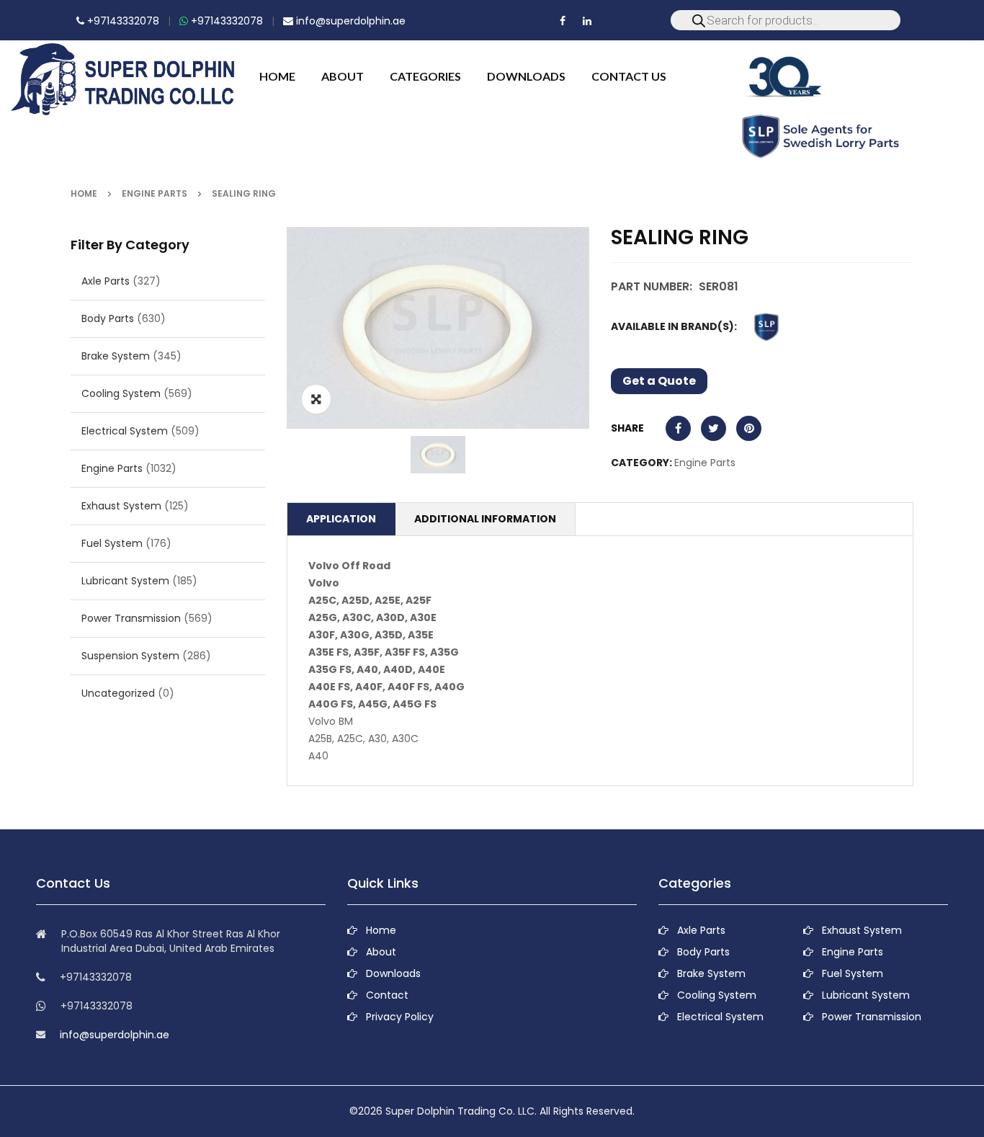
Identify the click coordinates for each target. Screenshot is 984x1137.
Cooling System (121, 393)
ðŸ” (316, 399)
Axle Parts (105, 281)
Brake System (115, 356)
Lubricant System (125, 581)
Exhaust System (121, 506)
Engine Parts (154, 193)
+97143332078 (121, 21)
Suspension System (130, 655)
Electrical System (124, 431)
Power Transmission (131, 618)
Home (84, 193)
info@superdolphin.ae (349, 21)
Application (341, 519)
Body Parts (107, 318)
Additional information (485, 519)
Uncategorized (118, 693)
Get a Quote (659, 381)
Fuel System (112, 543)
